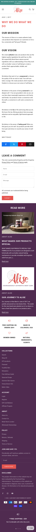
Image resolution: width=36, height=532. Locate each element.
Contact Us (5, 418)
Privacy (4, 434)
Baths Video (5, 387)
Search (4, 355)
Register (4, 399)
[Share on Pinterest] (22, 144)
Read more (5, 261)
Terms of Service (18, 162)
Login (3, 396)
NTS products (6, 361)
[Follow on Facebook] (3, 493)
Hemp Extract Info (7, 384)
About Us (5, 415)
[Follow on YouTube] (12, 493)
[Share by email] (30, 144)
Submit (8, 198)
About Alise (7, 237)
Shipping (4, 441)
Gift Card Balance (7, 403)
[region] (18, 519)
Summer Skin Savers (8, 381)
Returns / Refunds (7, 437)
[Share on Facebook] (6, 144)
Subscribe (9, 466)
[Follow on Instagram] (7, 493)
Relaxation (5, 371)
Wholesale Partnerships (9, 425)
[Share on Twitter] (14, 144)
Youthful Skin (6, 368)
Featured (4, 364)
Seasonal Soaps (7, 377)
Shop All (4, 358)
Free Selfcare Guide (8, 374)
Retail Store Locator (8, 422)
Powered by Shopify (25, 498)
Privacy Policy (6, 162)
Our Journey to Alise (13, 297)
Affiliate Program (7, 406)
